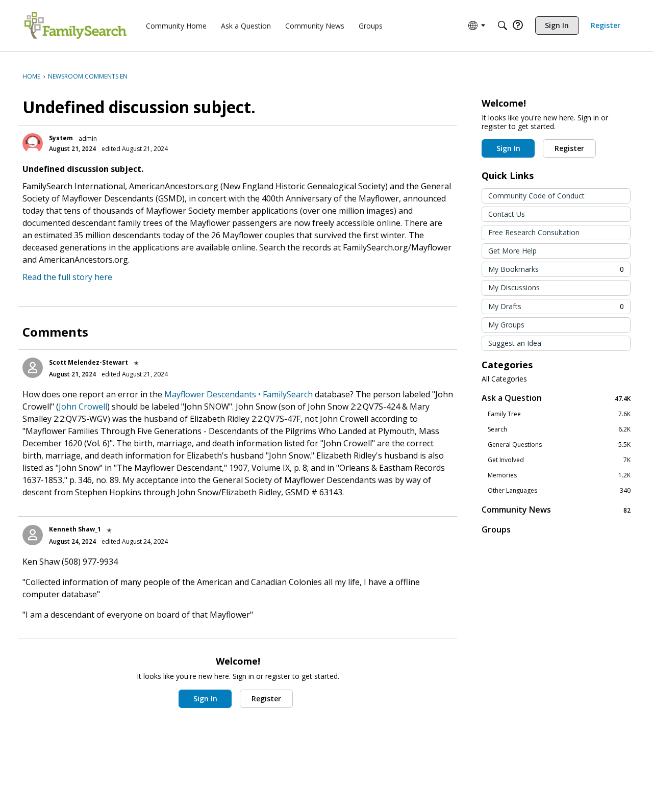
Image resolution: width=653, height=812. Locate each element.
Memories (559, 475)
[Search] (502, 25)
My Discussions (514, 287)
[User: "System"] (32, 143)
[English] (75, 25)
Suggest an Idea (514, 343)
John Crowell (83, 406)
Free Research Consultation (534, 232)
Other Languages (559, 490)
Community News (556, 509)
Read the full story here (67, 277)
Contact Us (506, 214)
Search (559, 429)
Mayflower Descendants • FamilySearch (238, 394)
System (61, 138)
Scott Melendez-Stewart (88, 362)
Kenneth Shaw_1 (75, 529)
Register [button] (266, 698)
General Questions (559, 444)
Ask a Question (556, 398)
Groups (496, 529)
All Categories (504, 379)
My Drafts (556, 306)
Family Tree (559, 414)
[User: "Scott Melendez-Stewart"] (32, 368)
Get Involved (559, 460)
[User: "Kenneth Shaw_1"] (32, 535)
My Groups (506, 324)
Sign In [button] (205, 698)
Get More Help (512, 251)
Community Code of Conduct (536, 195)
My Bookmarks (556, 269)
